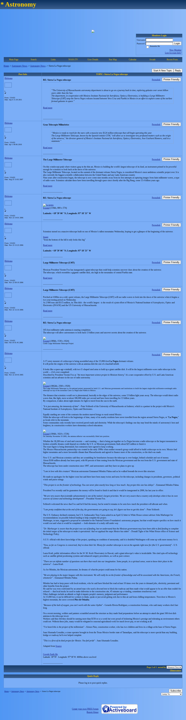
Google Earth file (50, 654)
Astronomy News (19, 66)
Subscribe (175, 690)
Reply (178, 70)
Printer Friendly (171, 79)
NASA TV (73, 59)
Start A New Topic (162, 70)
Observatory (175, 670)
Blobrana (8, 78)
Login (177, 43)
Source (59, 646)
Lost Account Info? (173, 53)
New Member (175, 50)
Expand (46, 208)
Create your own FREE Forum (85, 709)
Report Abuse (92, 712)
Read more (47, 107)
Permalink (156, 79)
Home (6, 66)
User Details (93, 59)
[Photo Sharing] (48, 205)
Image (45, 237)
